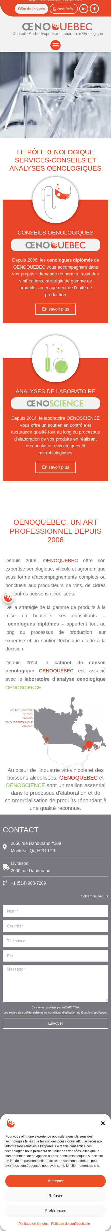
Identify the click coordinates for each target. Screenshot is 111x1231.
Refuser (55, 1195)
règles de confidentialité (24, 1012)
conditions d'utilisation (62, 1012)
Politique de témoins (33, 1224)
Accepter (56, 1180)
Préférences (55, 1210)
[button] (103, 1123)
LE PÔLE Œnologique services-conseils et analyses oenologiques (55, 160)
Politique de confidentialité (70, 1224)
